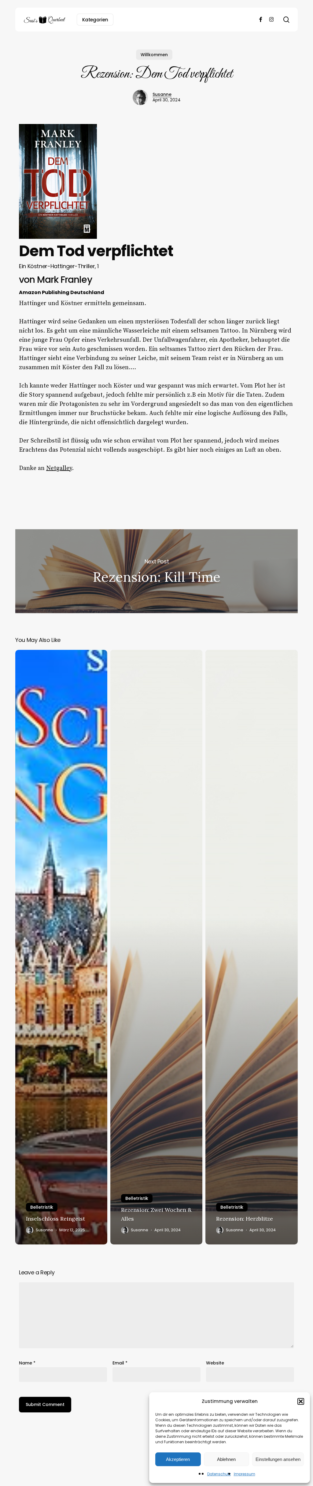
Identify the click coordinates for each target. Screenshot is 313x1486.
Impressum (244, 1474)
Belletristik (41, 1207)
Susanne (162, 94)
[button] (301, 1401)
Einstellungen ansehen (278, 1459)
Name (27, 1363)
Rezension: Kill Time (156, 571)
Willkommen (154, 55)
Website (215, 1363)
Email (119, 1363)
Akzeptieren (178, 1459)
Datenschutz (219, 1474)
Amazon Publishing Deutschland (61, 292)
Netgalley (59, 468)
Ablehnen (226, 1459)
